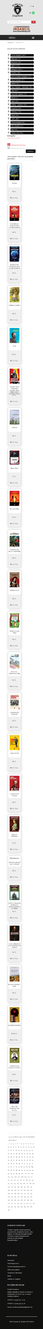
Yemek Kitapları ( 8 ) (18, 122)
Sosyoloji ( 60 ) (16, 108)
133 (18, 1187)
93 (30, 1170)
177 (30, 1203)
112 (8, 1180)
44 (32, 1153)
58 (16, 1160)
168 (28, 1200)
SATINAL (14, 198)
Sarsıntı (14, 183)
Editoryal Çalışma (13, 1270)
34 (32, 1150)
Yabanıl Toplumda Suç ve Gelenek (14, 863)
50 (22, 1157)
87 (14, 1170)
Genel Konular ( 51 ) (17, 80)
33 (29, 1150)
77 (13, 1167)
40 (22, 1153)
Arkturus (14, 427)
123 (15, 1183)
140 (15, 1190)
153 (31, 1193)
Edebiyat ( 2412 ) (16, 69)
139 (12, 1190)
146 (9, 1193)
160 (28, 1197)
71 (24, 1163)
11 (28, 1143)
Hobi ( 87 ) (14, 91)
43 (30, 1153)
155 (12, 1197)
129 (33, 1183)
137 (31, 1187)
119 (30, 1180)
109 (25, 1177)
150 (22, 1193)
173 (18, 1203)
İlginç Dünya (14, 468)
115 (18, 1180)
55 (8, 1160)
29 (19, 1150)
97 (14, 1173)
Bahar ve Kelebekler (14, 835)
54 (32, 1157)
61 (24, 1160)
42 (27, 1153)
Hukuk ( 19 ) (15, 83)
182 (18, 1207)
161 (31, 1197)
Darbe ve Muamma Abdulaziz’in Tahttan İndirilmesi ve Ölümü (14, 905)
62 (27, 1160)
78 (16, 1167)
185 (28, 1207)
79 (19, 1167)
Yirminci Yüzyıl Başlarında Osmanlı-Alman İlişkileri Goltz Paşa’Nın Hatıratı (14, 390)
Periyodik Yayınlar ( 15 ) (19, 94)
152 (28, 1193)
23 (31, 1147)
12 (30, 1143)
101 (26, 1173)
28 (16, 1150)
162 (9, 1200)
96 (11, 1173)
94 (32, 1170)
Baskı (9, 1276)
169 (31, 1200)
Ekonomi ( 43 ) (16, 62)
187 (9, 1210)
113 (12, 1180)
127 (27, 1183)
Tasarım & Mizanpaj (14, 1273)
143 (25, 1190)
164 (15, 1200)
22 (28, 1147)
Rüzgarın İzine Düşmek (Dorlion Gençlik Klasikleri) (14, 266)
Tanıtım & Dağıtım (13, 1279)
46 (11, 1157)
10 (26, 1143)
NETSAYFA (30, 1322)
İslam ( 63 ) (15, 101)
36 (11, 1153)
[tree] (21, 94)
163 (12, 1200)
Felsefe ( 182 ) (16, 73)
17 (15, 1147)
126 (24, 1183)
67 (14, 1163)
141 (18, 1190)
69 (19, 1163)
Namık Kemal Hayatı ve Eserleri (14, 1067)
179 (9, 1207)
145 (31, 1190)
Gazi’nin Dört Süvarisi (14, 795)
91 (24, 1170)
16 (13, 1147)
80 (21, 1167)
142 (22, 1190)
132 (15, 1187)
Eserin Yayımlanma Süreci (16, 1266)
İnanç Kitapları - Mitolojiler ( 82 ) (22, 87)
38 (16, 1153)
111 (31, 1177)
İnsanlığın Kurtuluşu (14, 1025)
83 (29, 1167)
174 (21, 1203)
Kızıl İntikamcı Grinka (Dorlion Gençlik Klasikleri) (14, 225)
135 (25, 1187)
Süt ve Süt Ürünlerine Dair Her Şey (14, 1108)
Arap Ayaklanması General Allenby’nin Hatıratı (14, 945)
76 (11, 1167)
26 (11, 1150)
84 (32, 1167)
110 (29, 1177)
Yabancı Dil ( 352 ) (17, 133)
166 (22, 1200)
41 (24, 1153)
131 (12, 1187)
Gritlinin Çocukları (14, 305)
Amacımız (10, 1260)
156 (15, 1197)
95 (8, 1173)
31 (24, 1150)
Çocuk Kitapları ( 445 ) (18, 55)
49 (19, 1157)
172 (15, 1203)
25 (8, 1150)
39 (19, 1153)
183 (21, 1207)
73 (29, 1163)
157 (18, 1197)
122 (12, 1183)
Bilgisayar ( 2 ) (16, 59)
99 (19, 1173)
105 (12, 1177)
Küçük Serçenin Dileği (14, 632)
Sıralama (30, 151)
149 (18, 1193)
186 (31, 1207)
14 (8, 1147)
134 (22, 1187)
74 (32, 1163)
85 (8, 1170)
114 (15, 1180)
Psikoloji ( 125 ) (16, 112)
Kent (14, 346)
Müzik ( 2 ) (14, 98)
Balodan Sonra (14, 590)
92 (27, 1170)
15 (11, 1147)
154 (9, 1197)
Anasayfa (10, 42)
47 (14, 1157)
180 (12, 1207)
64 (32, 1160)
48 (16, 1157)
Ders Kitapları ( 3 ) (17, 126)
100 (22, 1173)
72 (27, 1163)
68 (16, 1163)
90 (22, 1170)
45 (8, 1157)
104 (9, 1177)
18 (18, 1147)
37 (14, 1153)
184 (25, 1207)
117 (24, 1180)
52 (27, 1157)
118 (27, 1180)
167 (25, 1200)
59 (19, 1160)
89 (19, 1170)
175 (24, 1203)
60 (22, 1160)
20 (23, 1147)
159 (25, 1197)
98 (16, 1173)
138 (9, 1190)
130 (9, 1187)
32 (26, 1150)
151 (25, 1193)
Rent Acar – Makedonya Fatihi (14, 672)
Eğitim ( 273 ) (15, 66)
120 (33, 1180)
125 (21, 1183)
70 (22, 1163)
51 (24, 1157)
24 (33, 1147)
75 (8, 1167)
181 (15, 1207)
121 (8, 1183)
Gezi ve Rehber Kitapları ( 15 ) (21, 76)
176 (27, 1203)
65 (8, 1163)
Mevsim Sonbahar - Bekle (14, 985)
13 (33, 1143)
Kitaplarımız (20, 42)
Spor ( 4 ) (14, 129)
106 (16, 1177)
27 (13, 1150)
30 (21, 1150)
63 (30, 1160)
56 (11, 1160)
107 (19, 1177)
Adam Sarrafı (14, 753)
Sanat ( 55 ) (15, 115)
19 (21, 1147)
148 (15, 1193)
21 (26, 1147)
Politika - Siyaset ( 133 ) (19, 105)
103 (32, 1173)
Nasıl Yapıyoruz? (13, 1263)
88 (16, 1170)
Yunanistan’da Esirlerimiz (14, 713)
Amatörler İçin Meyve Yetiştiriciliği (14, 550)
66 (11, 1163)
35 (8, 1153)
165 (18, 1200)
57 (14, 1160)
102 (29, 1173)
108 (22, 1177)
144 (28, 1190)
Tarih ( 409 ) (15, 119)
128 (30, 1183)
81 (24, 1167)
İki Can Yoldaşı (14, 509)
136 (28, 1187)
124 (18, 1183)
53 (30, 1157)
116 (21, 1180)
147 (12, 1193)
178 (33, 1203)
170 (9, 1203)
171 (12, 1203)
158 (22, 1197)
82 (26, 1167)
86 (11, 1170)
